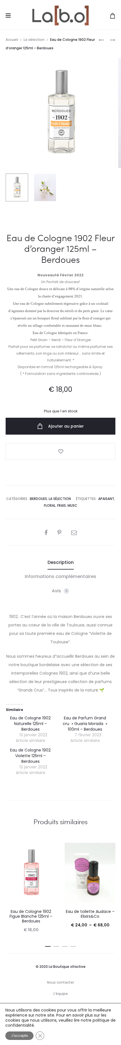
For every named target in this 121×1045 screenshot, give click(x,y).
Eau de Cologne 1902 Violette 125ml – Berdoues (30, 755)
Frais (61, 505)
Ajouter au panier (65, 426)
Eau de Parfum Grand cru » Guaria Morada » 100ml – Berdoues (85, 723)
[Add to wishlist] (60, 451)
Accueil (12, 39)
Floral (49, 505)
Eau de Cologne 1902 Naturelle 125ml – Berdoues (30, 723)
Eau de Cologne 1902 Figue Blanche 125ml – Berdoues (31, 916)
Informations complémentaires (60, 576)
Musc (72, 505)
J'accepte (19, 1035)
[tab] (61, 562)
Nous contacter (60, 982)
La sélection (34, 39)
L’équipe (60, 993)
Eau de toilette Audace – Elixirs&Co (90, 914)
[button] (48, 945)
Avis (60, 591)
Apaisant (106, 498)
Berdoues (38, 498)
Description (61, 562)
